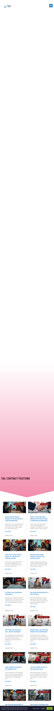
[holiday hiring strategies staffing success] (39, 545)
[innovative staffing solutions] (39, 507)
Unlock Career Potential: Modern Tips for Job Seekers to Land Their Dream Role (14, 519)
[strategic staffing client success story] (14, 545)
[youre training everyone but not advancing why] (14, 657)
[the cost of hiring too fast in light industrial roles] (39, 657)
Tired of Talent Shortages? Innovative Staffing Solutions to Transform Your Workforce (39, 519)
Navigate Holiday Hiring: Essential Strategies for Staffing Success (37, 556)
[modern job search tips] (14, 507)
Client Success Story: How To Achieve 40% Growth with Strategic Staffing (13, 556)
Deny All (43, 708)
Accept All (49, 708)
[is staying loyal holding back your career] (14, 583)
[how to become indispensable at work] (14, 695)
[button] (51, 5)
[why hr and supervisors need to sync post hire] (39, 583)
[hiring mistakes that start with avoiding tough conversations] (39, 620)
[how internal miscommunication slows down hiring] (39, 695)
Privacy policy (36, 708)
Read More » (8, 531)
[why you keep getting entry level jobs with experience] (14, 620)
